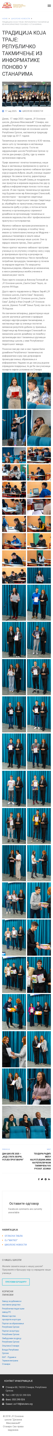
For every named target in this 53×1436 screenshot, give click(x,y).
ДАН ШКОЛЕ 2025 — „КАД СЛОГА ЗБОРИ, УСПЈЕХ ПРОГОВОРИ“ (13, 1157)
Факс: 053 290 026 (15, 1399)
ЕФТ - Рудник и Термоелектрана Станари (10, 1360)
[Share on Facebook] (38, 1179)
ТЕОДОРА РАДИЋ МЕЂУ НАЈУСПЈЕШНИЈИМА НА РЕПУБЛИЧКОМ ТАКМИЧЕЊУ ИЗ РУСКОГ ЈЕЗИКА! (40, 1161)
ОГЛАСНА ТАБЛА (14, 1236)
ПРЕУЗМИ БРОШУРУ (15, 1282)
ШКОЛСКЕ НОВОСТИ (32, 111)
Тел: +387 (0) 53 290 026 (18, 1395)
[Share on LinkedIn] (49, 1179)
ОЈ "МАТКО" (11, 1240)
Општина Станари (10, 1346)
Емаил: (19, 1404)
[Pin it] (46, 1179)
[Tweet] (42, 1179)
